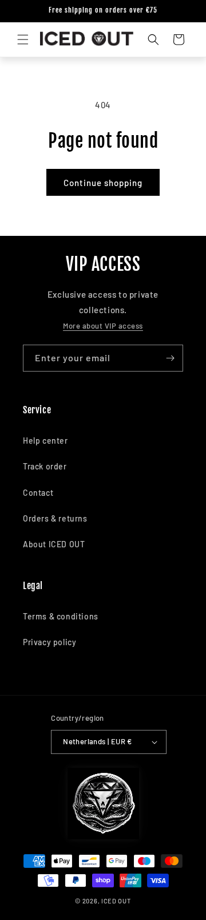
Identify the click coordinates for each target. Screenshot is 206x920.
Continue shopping (103, 182)
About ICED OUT (54, 544)
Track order (45, 466)
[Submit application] (170, 358)
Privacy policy (49, 642)
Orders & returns (55, 518)
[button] (22, 39)
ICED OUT (116, 901)
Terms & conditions (60, 616)
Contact (38, 492)
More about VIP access (103, 325)
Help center (45, 440)
